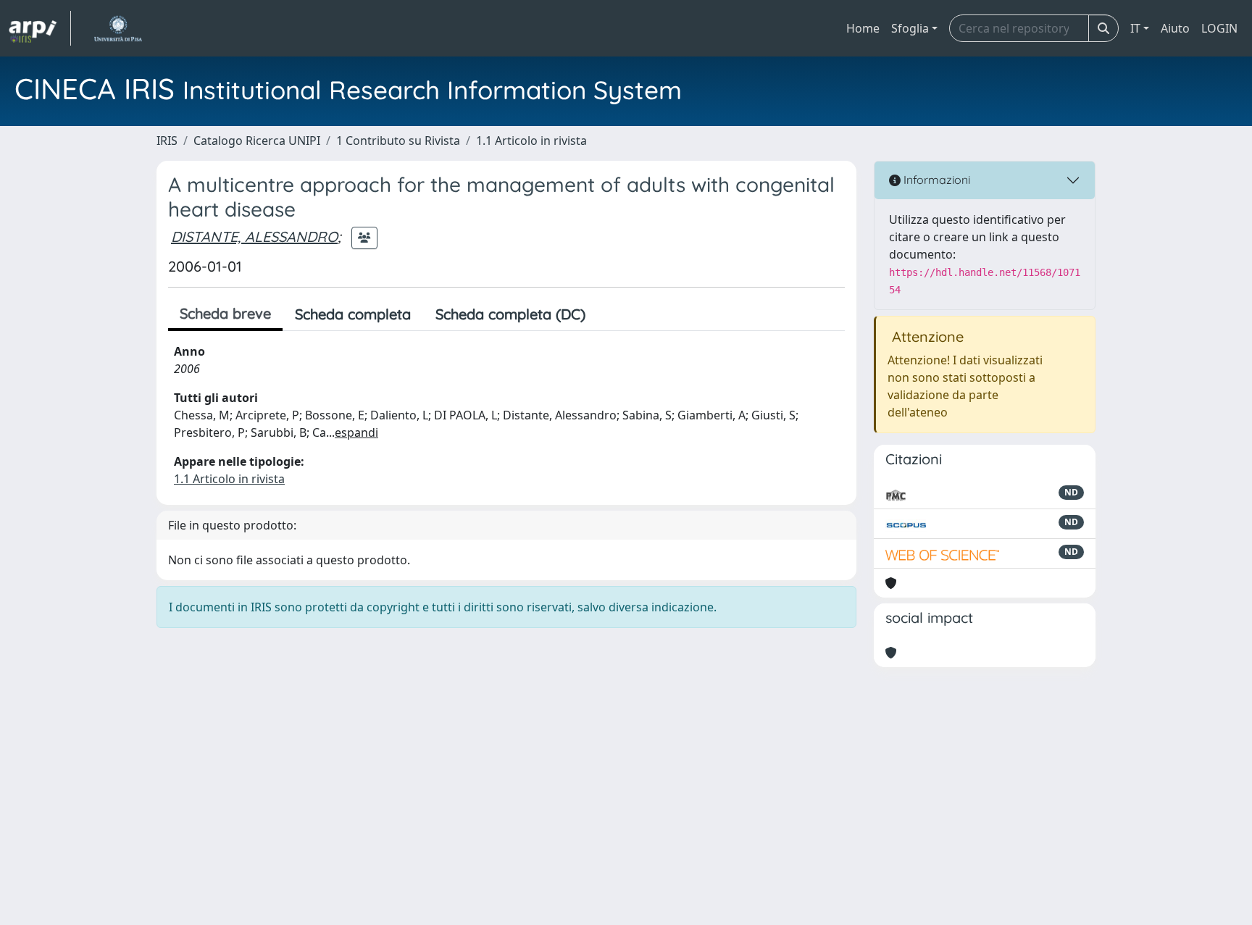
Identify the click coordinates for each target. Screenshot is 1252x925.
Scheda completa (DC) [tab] (510, 314)
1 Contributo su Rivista (398, 140)
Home (863, 28)
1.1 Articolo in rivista (531, 140)
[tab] (610, 314)
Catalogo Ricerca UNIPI (256, 140)
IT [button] (1135, 28)
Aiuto (1175, 28)
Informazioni (935, 179)
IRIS (167, 140)
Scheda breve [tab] (225, 313)
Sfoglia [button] (910, 28)
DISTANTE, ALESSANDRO (254, 236)
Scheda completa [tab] (353, 314)
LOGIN (1219, 28)
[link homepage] (40, 28)
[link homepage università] (118, 28)
